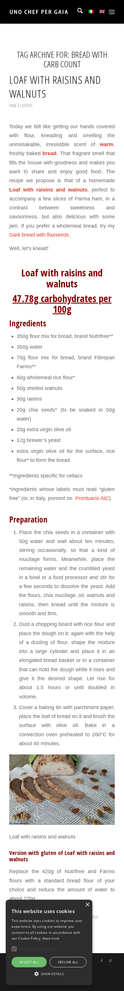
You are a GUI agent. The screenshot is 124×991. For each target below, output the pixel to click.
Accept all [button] (29, 962)
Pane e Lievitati (20, 105)
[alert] (49, 942)
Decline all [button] (68, 962)
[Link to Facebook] (101, 960)
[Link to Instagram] (110, 960)
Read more (50, 938)
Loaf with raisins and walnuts (55, 86)
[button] (49, 974)
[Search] (77, 11)
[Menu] (112, 12)
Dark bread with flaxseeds (39, 235)
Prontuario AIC (91, 498)
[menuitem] (77, 11)
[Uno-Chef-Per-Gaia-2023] (51, 11)
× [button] (87, 905)
